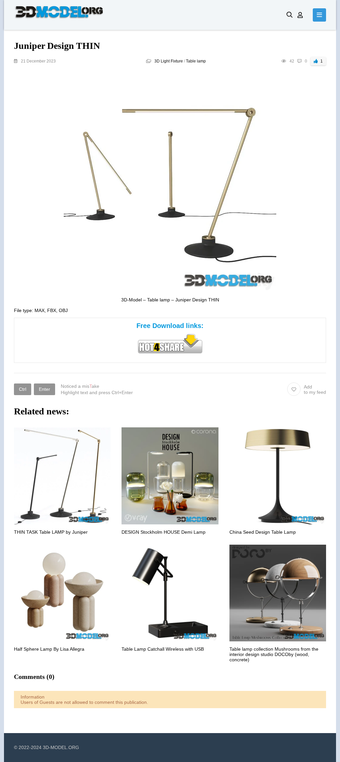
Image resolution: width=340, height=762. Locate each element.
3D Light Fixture (168, 61)
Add (315, 389)
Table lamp (196, 61)
